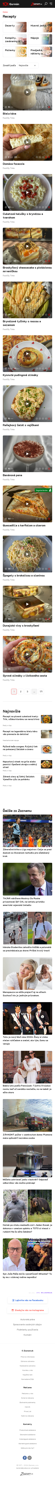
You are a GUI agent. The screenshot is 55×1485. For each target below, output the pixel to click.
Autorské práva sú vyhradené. (27, 1468)
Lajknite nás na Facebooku (29, 1300)
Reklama (27, 1387)
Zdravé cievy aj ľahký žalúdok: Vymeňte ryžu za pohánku (19, 778)
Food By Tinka (9, 118)
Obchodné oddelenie (27, 1434)
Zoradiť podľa (9, 65)
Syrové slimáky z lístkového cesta (25, 675)
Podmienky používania (27, 1329)
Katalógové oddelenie (27, 1439)
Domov (5, 12)
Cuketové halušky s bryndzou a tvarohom (23, 215)
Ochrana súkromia (27, 1361)
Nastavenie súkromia (27, 1366)
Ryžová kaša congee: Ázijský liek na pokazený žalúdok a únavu (20, 748)
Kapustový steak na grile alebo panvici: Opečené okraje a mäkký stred (20, 764)
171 (41, 691)
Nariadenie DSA (27, 1379)
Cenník (27, 1407)
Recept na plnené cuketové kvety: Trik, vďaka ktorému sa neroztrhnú (21, 718)
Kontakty (27, 1424)
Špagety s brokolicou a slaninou (24, 575)
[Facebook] (25, 1458)
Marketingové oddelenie (28, 1443)
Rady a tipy (7, 725)
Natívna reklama (27, 1416)
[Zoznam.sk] (27, 1475)
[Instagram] (30, 1458)
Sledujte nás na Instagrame (29, 1310)
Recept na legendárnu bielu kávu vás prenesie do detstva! (20, 733)
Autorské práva (27, 1319)
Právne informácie (27, 1357)
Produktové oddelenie (27, 1430)
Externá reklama (27, 1398)
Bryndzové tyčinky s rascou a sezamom (22, 323)
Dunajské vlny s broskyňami (21, 625)
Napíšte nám (27, 1375)
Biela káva (9, 113)
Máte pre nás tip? (27, 1448)
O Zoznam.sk (27, 1350)
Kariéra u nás (27, 1370)
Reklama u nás (27, 1393)
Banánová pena (12, 475)
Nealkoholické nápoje (11, 740)
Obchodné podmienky (27, 1402)
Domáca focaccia (13, 163)
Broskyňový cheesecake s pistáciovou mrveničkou (27, 269)
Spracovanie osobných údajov (27, 1324)
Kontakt (27, 1334)
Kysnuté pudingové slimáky (20, 375)
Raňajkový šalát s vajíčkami (21, 425)
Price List (27, 1411)
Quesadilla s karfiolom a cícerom (24, 525)
